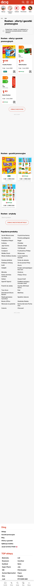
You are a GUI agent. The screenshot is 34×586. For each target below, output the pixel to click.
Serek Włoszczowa (7, 235)
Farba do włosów (23, 260)
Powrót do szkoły (7, 286)
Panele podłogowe (24, 238)
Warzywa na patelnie (8, 304)
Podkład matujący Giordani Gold (23, 282)
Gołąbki (3, 268)
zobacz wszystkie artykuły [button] (17, 222)
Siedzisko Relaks (23, 301)
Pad (19, 290)
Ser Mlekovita (6, 238)
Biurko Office (5, 301)
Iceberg (3, 243)
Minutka (4, 272)
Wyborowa (21, 253)
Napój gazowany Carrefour (6, 298)
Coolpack (4, 251)
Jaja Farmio (5, 245)
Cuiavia (3, 308)
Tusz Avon (4, 290)
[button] (23, 2)
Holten (3, 279)
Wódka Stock (5, 253)
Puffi (3, 265)
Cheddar (20, 243)
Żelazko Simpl (22, 245)
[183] (9, 82)
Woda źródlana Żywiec (8, 256)
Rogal (19, 240)
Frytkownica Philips (24, 251)
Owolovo (4, 248)
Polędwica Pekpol (7, 240)
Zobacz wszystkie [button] (17, 109)
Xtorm (20, 265)
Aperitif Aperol (6, 281)
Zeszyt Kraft (22, 279)
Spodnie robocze (23, 297)
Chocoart (21, 308)
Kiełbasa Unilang (7, 263)
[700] (9, 51)
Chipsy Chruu (22, 275)
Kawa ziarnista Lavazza (6, 275)
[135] (25, 51)
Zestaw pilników (6, 260)
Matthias (20, 293)
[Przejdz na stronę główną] (4, 2)
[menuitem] (5, 584)
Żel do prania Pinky (24, 263)
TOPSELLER (21, 248)
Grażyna (20, 272)
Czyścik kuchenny (24, 235)
